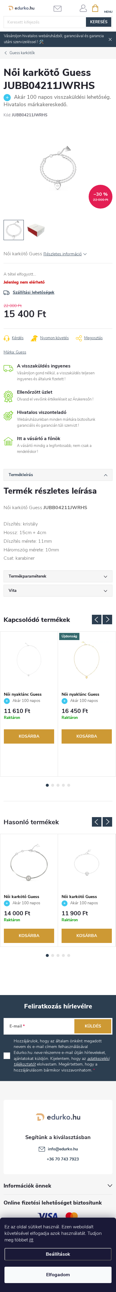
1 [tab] (47, 785)
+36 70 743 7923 (63, 1159)
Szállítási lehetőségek (33, 292)
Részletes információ (62, 254)
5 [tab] (68, 785)
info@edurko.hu (63, 1149)
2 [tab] (52, 785)
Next (107, 619)
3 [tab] (58, 785)
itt (31, 1240)
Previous (96, 619)
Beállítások (58, 1254)
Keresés (98, 22)
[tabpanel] (29, 704)
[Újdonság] (87, 660)
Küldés (93, 1026)
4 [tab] (63, 785)
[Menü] (108, 8)
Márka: (15, 352)
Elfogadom (58, 1274)
